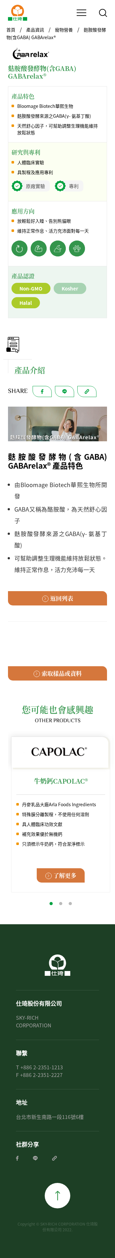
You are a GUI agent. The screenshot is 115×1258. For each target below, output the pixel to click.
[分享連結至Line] (35, 1158)
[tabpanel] (60, 815)
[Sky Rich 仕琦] (17, 13)
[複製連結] (54, 1158)
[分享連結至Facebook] (17, 1158)
